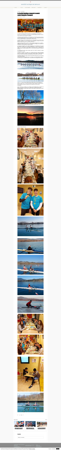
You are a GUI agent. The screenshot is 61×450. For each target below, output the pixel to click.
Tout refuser (53, 448)
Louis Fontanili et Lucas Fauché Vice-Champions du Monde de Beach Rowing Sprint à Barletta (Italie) (19, 428)
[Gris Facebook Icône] (44, 443)
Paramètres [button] (50, 448)
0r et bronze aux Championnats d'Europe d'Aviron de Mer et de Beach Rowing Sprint (42, 428)
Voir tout (46, 419)
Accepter (58, 448)
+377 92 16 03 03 (17, 446)
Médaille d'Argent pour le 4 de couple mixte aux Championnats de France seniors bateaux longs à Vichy (30, 428)
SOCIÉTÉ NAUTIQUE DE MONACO (30, 4)
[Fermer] (60, 448)
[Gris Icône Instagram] (45, 443)
